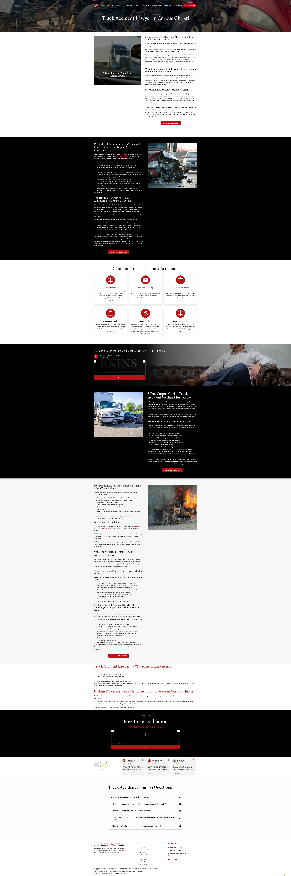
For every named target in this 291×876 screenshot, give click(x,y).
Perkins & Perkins (157, 96)
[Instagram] (172, 859)
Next (119, 377)
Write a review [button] (105, 770)
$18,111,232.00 (191, 98)
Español (190, 2)
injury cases (148, 110)
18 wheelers (160, 78)
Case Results (156, 6)
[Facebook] (169, 859)
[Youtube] (176, 859)
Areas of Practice (142, 6)
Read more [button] (125, 773)
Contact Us (177, 6)
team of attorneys (153, 55)
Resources (168, 6)
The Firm (130, 6)
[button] (196, 767)
